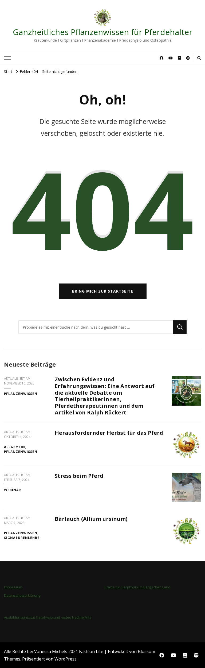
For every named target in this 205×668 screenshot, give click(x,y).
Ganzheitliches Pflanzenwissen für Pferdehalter (102, 31)
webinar (12, 490)
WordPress (65, 659)
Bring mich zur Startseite (102, 291)
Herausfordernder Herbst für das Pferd (109, 432)
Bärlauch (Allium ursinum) (91, 518)
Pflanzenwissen (20, 393)
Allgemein (14, 447)
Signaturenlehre (22, 537)
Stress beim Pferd (79, 475)
